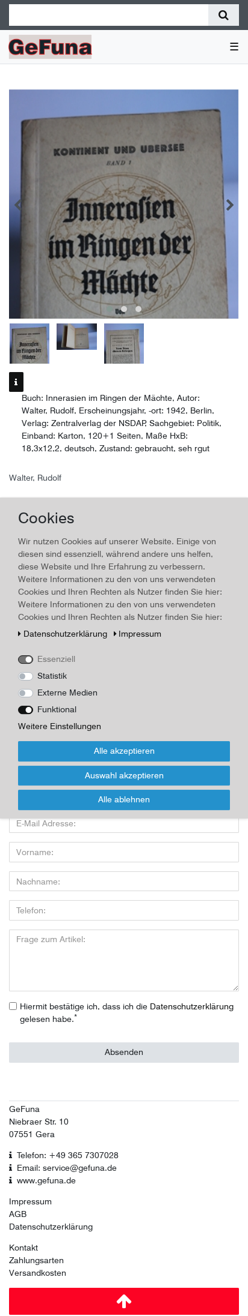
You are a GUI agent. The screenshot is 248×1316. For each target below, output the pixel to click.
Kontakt (23, 1247)
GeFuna (24, 1109)
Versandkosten (37, 1273)
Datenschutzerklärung (51, 1226)
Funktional (56, 709)
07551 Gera (32, 1134)
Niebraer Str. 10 (39, 1121)
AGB (17, 1214)
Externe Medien (67, 692)
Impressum (30, 1201)
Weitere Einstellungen (59, 726)
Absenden (124, 1052)
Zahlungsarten (36, 1260)
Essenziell (56, 659)
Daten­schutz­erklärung (66, 633)
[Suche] (223, 15)
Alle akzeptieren (124, 751)
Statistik (52, 676)
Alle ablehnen (124, 799)
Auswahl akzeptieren (124, 775)
